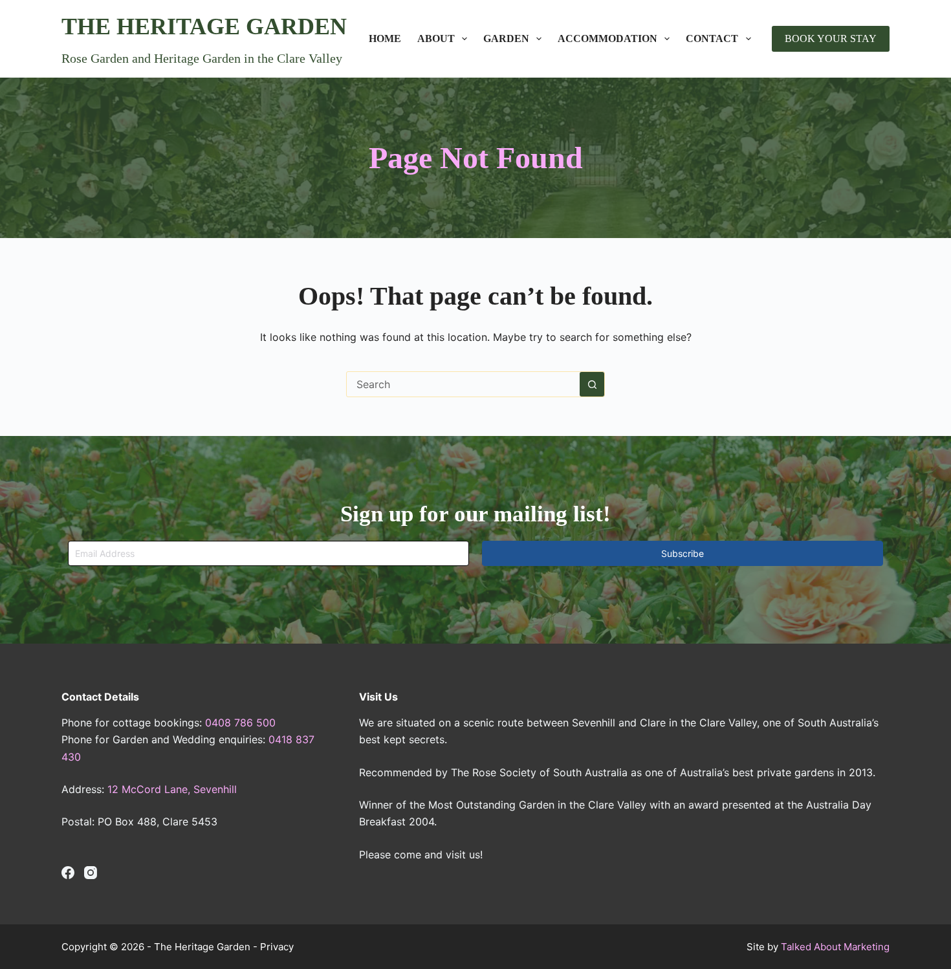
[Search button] (592, 384)
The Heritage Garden (204, 26)
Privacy (277, 947)
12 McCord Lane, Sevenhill (172, 789)
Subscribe (682, 553)
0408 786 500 (240, 722)
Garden (506, 38)
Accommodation (607, 38)
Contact (712, 38)
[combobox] (463, 384)
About (436, 38)
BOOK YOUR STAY (831, 38)
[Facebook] (67, 872)
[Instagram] (90, 872)
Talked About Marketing (835, 947)
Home (385, 38)
